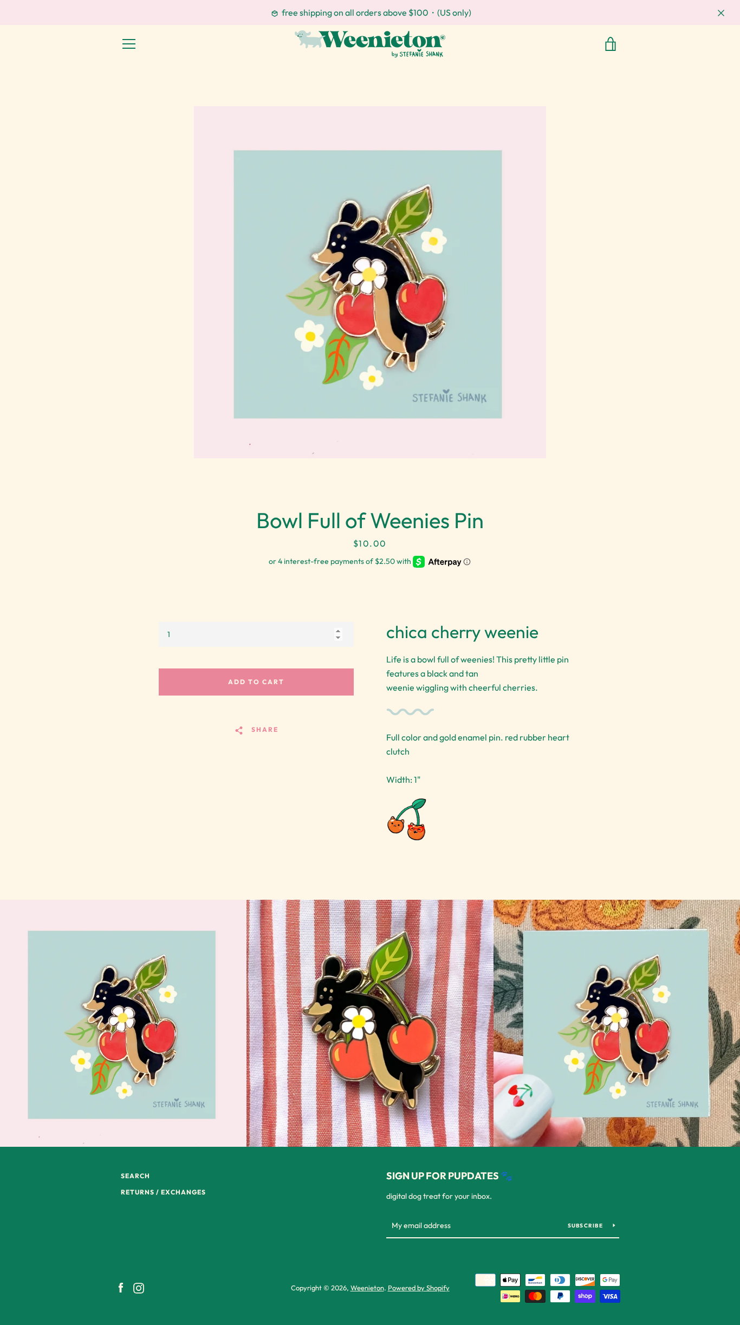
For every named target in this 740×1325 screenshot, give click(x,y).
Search (135, 1176)
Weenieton (367, 1287)
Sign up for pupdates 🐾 (449, 1176)
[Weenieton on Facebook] (120, 1287)
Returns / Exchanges (163, 1192)
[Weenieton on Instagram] (138, 1287)
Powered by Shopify (419, 1287)
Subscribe (586, 1225)
